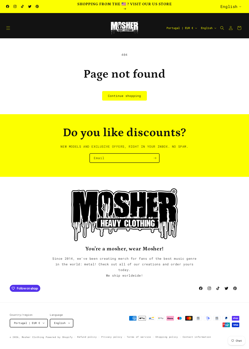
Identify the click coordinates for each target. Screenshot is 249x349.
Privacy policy (111, 336)
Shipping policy (166, 336)
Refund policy (87, 336)
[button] (8, 28)
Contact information (197, 336)
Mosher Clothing (33, 336)
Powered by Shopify (59, 336)
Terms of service (139, 336)
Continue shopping (124, 96)
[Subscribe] (155, 158)
